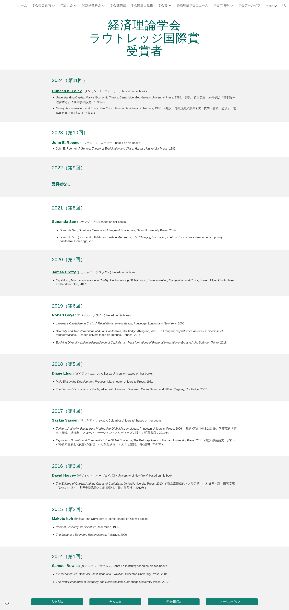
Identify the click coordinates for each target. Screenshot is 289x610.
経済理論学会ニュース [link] (192, 5)
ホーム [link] (22, 5)
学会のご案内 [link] (41, 5)
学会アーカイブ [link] (249, 5)
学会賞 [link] (163, 5)
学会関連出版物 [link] (142, 5)
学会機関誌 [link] (118, 5)
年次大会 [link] (66, 5)
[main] (144, 38)
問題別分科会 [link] (91, 5)
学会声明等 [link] (221, 5)
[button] (284, 5)
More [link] (269, 5)
